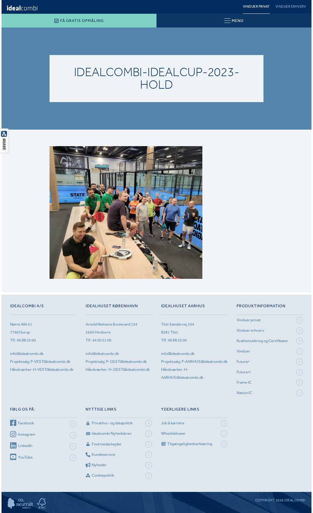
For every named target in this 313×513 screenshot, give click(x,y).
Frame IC (244, 382)
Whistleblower (173, 433)
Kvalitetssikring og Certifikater (262, 340)
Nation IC (244, 392)
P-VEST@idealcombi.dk (50, 361)
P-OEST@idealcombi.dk (126, 361)
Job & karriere (172, 423)
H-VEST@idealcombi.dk (53, 369)
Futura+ (243, 361)
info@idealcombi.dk (26, 353)
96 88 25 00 (26, 340)
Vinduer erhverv (290, 7)
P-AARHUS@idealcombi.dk (204, 361)
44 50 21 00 (101, 340)
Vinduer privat (256, 7)
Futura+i (244, 372)
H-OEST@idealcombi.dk (129, 369)
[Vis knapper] (4, 151)
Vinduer (243, 351)
